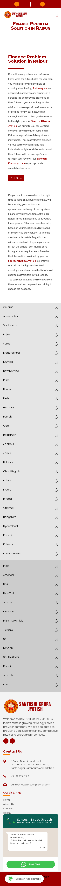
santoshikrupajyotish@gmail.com (42, 4)
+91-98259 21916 (17, 4)
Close (55, 817)
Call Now (16, 178)
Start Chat (34, 864)
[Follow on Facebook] (5, 741)
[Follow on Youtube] (12, 741)
